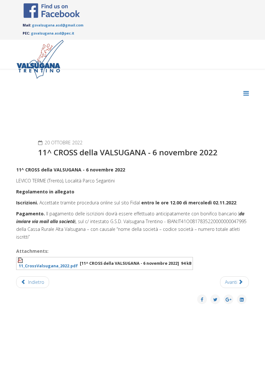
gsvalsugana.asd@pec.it (52, 33)
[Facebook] (52, 11)
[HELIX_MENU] (246, 93)
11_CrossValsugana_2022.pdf (48, 266)
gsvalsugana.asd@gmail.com (57, 25)
